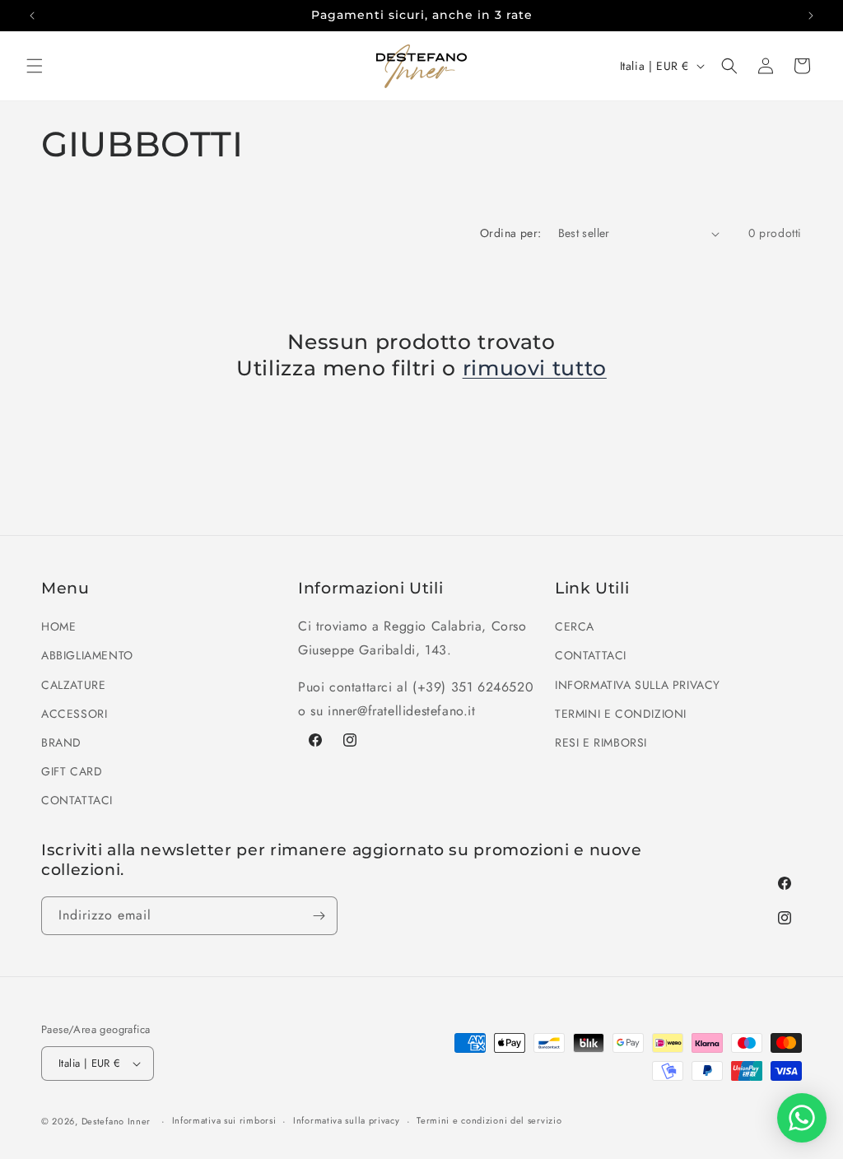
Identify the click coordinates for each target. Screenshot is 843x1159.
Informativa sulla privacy (346, 1120)
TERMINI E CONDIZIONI (621, 713)
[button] (34, 66)
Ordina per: (510, 233)
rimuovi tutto (535, 368)
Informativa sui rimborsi (224, 1120)
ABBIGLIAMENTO (87, 655)
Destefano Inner (116, 1121)
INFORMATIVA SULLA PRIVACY (637, 685)
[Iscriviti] (318, 915)
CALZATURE (73, 685)
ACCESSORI (74, 713)
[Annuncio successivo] (811, 15)
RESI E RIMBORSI (601, 742)
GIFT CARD (71, 771)
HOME (58, 626)
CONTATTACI (77, 800)
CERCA (574, 626)
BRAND (61, 742)
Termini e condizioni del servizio (489, 1120)
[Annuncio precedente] (32, 15)
